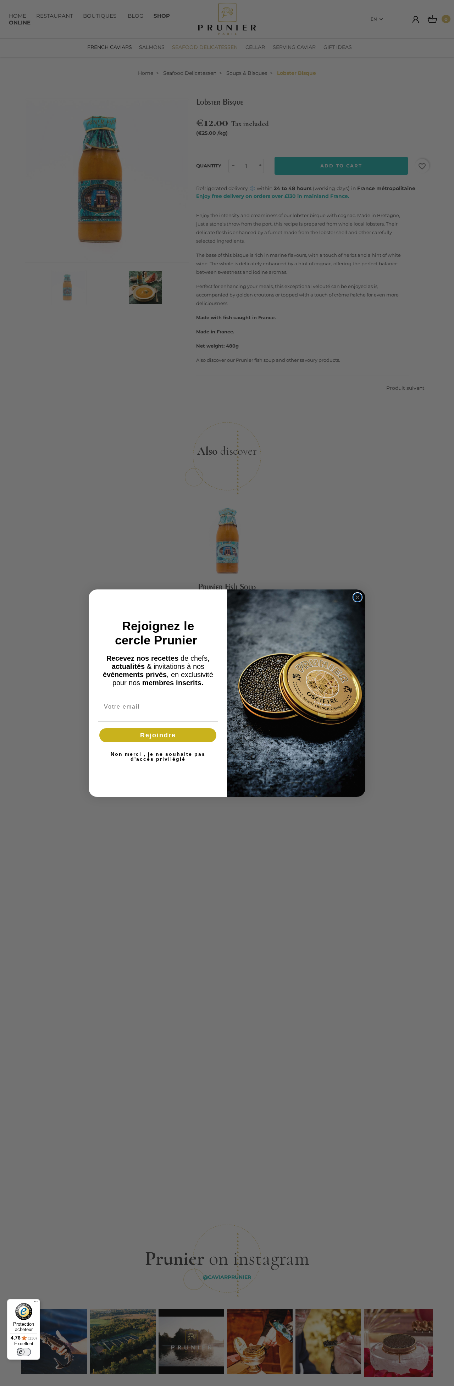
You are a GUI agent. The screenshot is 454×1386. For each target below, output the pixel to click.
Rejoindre (158, 735)
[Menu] (36, 1303)
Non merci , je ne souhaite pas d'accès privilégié (158, 756)
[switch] (24, 1352)
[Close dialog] (357, 597)
